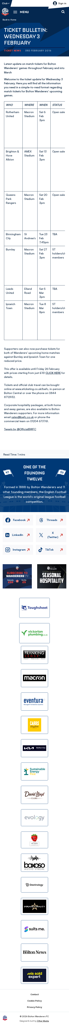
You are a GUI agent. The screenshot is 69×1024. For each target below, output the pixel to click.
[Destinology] (34, 885)
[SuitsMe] (34, 929)
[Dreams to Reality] (34, 906)
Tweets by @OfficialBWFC (20, 429)
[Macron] (34, 678)
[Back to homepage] (5, 12)
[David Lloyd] (34, 795)
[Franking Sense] (34, 655)
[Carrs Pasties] (34, 725)
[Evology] (34, 817)
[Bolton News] (34, 953)
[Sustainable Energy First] (34, 771)
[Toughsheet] (34, 608)
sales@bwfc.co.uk (22, 417)
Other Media (43, 1021)
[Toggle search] (63, 11)
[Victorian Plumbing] (34, 633)
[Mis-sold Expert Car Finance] (34, 975)
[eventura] (34, 701)
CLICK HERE (53, 373)
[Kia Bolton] (34, 748)
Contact (34, 994)
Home (13, 20)
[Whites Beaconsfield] (34, 840)
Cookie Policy (34, 1001)
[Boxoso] (34, 863)
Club (5, 3)
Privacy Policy (34, 1007)
